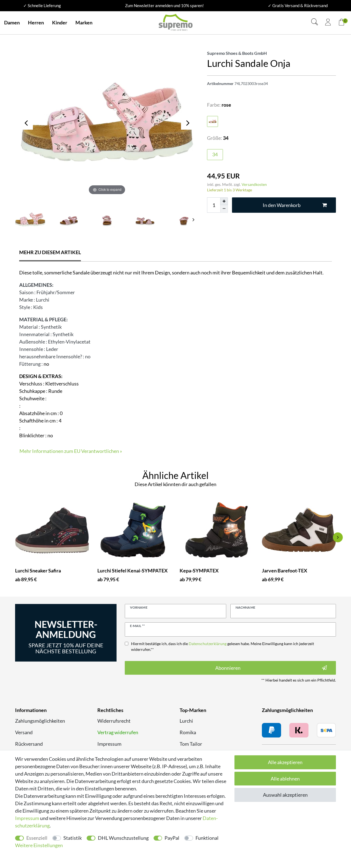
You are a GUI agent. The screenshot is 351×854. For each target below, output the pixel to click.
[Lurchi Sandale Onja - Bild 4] (184, 220)
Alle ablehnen (285, 779)
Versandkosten (254, 184)
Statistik (72, 838)
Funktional (207, 838)
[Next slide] (193, 219)
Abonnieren (227, 668)
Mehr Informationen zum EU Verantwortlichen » (70, 451)
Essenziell (36, 838)
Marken (83, 22)
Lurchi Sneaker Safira (38, 571)
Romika (188, 732)
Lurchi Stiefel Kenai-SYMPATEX (132, 571)
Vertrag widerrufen (117, 732)
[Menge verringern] (224, 209)
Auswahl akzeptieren (285, 795)
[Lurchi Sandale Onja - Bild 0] (30, 220)
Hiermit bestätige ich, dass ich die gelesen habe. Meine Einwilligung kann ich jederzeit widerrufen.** (222, 646)
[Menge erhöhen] (224, 201)
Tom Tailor (191, 744)
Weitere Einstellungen (39, 845)
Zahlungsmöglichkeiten (40, 721)
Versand (24, 732)
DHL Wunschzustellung (123, 838)
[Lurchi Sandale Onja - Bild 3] (145, 220)
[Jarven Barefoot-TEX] (299, 530)
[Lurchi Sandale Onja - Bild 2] (107, 220)
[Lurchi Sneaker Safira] (52, 530)
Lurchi (186, 721)
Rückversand (29, 744)
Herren (36, 22)
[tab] (50, 253)
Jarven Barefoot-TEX (284, 571)
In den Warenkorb (282, 205)
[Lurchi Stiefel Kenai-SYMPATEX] (134, 530)
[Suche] (314, 23)
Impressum (109, 744)
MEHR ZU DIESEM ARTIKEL (50, 252)
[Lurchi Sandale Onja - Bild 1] (68, 220)
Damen (12, 22)
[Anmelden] (328, 23)
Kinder (59, 22)
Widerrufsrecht (114, 721)
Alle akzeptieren (285, 762)
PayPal (172, 838)
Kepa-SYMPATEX (199, 571)
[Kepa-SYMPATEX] (217, 530)
